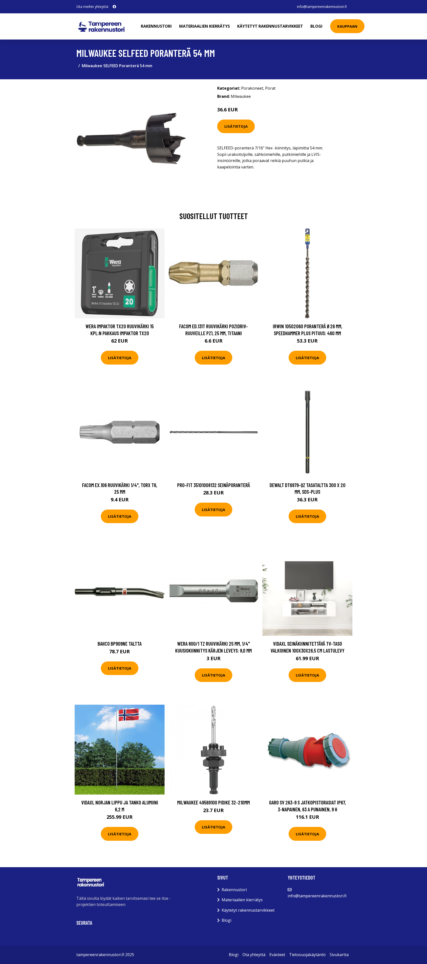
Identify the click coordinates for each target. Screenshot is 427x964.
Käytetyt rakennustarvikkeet (270, 26)
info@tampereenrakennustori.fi (322, 6)
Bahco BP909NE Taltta (120, 643)
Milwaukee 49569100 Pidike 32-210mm (213, 802)
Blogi (316, 26)
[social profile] (114, 6)
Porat (270, 88)
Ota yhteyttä (253, 954)
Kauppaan (347, 26)
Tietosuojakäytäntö (307, 954)
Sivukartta (339, 954)
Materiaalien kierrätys (204, 26)
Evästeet (277, 954)
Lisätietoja (236, 126)
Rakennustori (156, 26)
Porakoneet (252, 88)
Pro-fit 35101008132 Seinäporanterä (213, 485)
